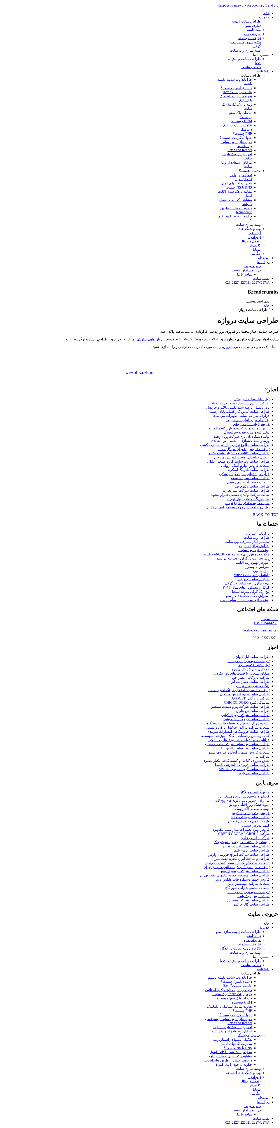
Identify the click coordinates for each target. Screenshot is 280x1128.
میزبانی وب (252, 34)
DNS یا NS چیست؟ (238, 187)
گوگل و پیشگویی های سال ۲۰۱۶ (246, 587)
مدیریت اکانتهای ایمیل (236, 183)
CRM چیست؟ (241, 121)
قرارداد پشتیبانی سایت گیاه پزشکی (244, 474)
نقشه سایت (261, 278)
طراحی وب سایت (257, 537)
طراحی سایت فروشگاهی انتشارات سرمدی (238, 731)
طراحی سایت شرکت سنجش (248, 900)
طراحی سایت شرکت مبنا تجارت (246, 490)
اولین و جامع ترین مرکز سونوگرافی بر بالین (238, 507)
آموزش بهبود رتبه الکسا (253, 562)
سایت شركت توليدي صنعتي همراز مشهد (240, 495)
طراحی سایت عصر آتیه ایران (249, 682)
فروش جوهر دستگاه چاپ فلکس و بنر (242, 879)
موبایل (256, 249)
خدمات (264, 17)
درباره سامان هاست (246, 270)
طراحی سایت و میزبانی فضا (240, 961)
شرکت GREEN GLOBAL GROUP (244, 834)
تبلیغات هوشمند (249, 38)
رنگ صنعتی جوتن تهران (253, 686)
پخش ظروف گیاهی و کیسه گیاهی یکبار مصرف (235, 760)
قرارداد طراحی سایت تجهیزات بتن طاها (241, 416)
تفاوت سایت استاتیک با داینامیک (229, 1006)
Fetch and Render (240, 150)
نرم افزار (254, 237)
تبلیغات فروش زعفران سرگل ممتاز (244, 449)
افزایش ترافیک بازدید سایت (232, 1027)
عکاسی (255, 253)
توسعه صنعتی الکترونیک (252, 809)
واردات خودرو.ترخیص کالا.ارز (248, 821)
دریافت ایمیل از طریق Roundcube (236, 210)
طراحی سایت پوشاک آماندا (250, 817)
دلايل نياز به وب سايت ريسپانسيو (228, 1019)
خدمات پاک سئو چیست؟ (234, 998)
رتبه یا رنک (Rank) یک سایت (232, 994)
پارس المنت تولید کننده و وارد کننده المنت (239, 428)
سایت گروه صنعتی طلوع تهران (247, 503)
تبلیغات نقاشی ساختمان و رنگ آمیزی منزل (239, 690)
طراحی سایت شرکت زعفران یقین (244, 871)
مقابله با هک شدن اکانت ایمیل (230, 1052)
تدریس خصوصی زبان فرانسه (249, 661)
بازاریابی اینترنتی (148, 339)
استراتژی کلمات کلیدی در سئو (248, 596)
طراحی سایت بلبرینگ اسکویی (248, 470)
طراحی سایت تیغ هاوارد (252, 711)
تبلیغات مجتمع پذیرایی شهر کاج (247, 888)
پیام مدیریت (252, 266)
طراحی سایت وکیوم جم (252, 486)
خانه (266, 13)
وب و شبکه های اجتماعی (243, 1073)
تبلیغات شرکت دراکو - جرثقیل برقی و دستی (238, 727)
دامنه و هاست (251, 67)
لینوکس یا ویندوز (258, 566)
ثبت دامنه (254, 29)
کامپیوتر (255, 245)
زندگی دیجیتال (250, 241)
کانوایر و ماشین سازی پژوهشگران (245, 796)
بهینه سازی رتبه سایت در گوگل (247, 583)
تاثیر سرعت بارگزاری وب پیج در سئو (243, 558)
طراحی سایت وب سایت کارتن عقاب (243, 748)
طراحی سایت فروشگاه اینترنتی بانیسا (242, 765)
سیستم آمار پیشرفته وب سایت (247, 542)
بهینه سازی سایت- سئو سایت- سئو (245, 600)
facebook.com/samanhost (260, 630)
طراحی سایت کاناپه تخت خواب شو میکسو (239, 453)
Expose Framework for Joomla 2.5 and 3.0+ (247, 5)
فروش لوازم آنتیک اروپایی (251, 424)
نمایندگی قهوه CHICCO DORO (247, 702)
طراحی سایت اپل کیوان (252, 657)
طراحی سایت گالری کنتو (251, 904)
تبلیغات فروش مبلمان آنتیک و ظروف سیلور (238, 752)
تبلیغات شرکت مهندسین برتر (249, 883)
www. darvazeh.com (140, 372)
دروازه (226, 347)
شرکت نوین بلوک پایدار (253, 896)
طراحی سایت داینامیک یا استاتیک (228, 990)
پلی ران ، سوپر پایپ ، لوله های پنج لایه (242, 800)
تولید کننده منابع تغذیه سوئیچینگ (247, 432)
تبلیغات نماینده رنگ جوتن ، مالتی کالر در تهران (236, 867)
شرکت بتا (263, 756)
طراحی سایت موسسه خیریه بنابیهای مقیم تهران (235, 875)
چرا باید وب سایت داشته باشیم (230, 977)
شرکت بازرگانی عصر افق (251, 677)
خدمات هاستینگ (249, 171)
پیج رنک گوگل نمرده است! (251, 591)
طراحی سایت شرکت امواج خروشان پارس (239, 854)
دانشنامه (263, 71)
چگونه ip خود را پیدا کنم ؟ (233, 1064)
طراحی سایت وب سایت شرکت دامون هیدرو (237, 744)
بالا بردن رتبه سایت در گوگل (240, 948)
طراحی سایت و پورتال (253, 579)
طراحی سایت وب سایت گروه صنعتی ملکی (238, 461)
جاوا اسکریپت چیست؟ (235, 138)
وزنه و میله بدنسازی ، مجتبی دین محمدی (240, 440)
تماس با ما (244, 274)
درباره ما (263, 262)
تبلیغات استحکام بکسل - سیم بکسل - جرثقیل (237, 863)
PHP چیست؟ (242, 133)
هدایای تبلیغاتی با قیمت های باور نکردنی (241, 673)
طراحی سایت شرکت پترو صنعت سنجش (240, 706)
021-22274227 (235, 282)
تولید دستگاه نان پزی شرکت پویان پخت (241, 436)
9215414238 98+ (265, 623)
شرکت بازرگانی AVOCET (250, 698)
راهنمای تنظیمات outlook (252, 575)
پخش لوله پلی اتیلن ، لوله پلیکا (248, 420)
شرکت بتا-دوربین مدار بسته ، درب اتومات (240, 403)
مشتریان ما (261, 54)
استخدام (264, 258)
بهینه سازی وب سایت (245, 50)
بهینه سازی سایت (248, 224)
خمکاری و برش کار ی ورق (250, 669)
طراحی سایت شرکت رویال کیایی (245, 715)
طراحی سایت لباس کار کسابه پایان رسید (240, 411)
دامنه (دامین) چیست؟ (236, 88)
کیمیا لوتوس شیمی (256, 825)
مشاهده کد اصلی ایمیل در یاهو (230, 1056)
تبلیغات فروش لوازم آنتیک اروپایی (245, 465)
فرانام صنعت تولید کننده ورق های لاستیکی (239, 740)
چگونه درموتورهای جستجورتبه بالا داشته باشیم (236, 554)
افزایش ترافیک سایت (254, 546)
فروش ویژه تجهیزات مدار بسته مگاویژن (241, 829)
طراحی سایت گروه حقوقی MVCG (244, 769)
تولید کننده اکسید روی (254, 665)
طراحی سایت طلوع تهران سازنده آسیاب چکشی (235, 445)
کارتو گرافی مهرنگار (255, 792)
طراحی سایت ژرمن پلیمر (251, 850)
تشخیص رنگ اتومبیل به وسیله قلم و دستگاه (238, 723)
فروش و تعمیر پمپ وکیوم (251, 813)
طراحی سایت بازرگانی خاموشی (246, 719)
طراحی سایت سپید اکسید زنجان (246, 846)
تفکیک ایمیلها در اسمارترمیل (232, 1039)
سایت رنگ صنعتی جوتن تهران (248, 499)
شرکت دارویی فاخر (255, 838)
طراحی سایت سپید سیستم (250, 478)
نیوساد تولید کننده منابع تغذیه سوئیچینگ (242, 842)
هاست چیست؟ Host (237, 92)
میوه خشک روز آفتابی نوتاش (249, 804)
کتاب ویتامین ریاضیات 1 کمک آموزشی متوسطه (235, 736)
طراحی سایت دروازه (254, 773)
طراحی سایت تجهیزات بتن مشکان (245, 694)
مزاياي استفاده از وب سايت (232, 1031)
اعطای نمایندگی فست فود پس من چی (242, 457)
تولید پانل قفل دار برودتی (252, 399)
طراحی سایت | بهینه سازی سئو (238, 932)
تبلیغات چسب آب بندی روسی (248, 482)
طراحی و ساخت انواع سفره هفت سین (242, 858)
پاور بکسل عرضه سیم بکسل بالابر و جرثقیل (238, 407)
